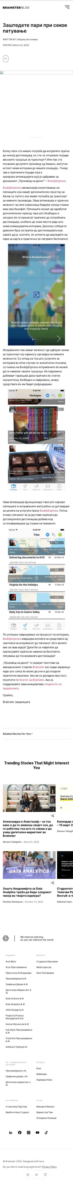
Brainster (38, 667)
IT (6, 59)
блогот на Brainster (31, 680)
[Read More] (29, 798)
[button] (28, 1175)
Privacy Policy (49, 1166)
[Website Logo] (16, 7)
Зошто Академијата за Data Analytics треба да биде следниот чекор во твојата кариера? (27, 892)
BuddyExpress (57, 181)
